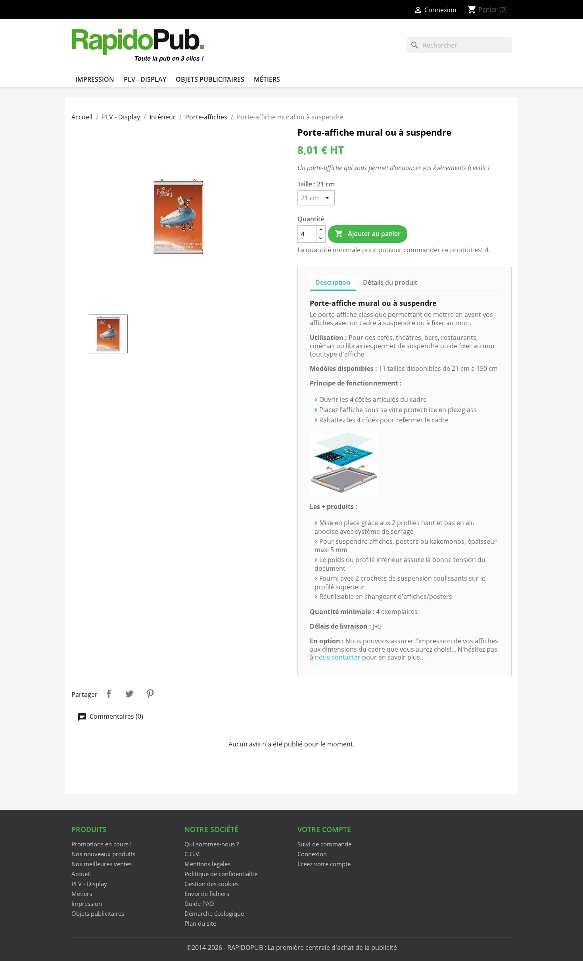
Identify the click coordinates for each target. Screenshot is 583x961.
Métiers (267, 79)
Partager (109, 694)
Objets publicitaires (210, 79)
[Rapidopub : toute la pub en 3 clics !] (138, 44)
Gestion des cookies (211, 884)
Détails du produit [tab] (390, 282)
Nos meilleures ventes (101, 864)
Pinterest (150, 694)
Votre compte (324, 829)
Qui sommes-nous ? (211, 844)
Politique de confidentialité (220, 874)
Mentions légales (207, 864)
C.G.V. (192, 854)
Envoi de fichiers (206, 894)
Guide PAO (199, 903)
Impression (94, 79)
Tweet (129, 694)
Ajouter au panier (367, 233)
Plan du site (200, 923)
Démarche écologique (214, 913)
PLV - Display (145, 79)
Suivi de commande (324, 844)
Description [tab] (332, 282)
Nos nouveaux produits (103, 854)
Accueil (81, 874)
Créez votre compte (324, 864)
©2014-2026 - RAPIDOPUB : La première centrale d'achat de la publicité (291, 947)
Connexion (312, 854)
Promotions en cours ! (101, 844)
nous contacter (338, 657)
